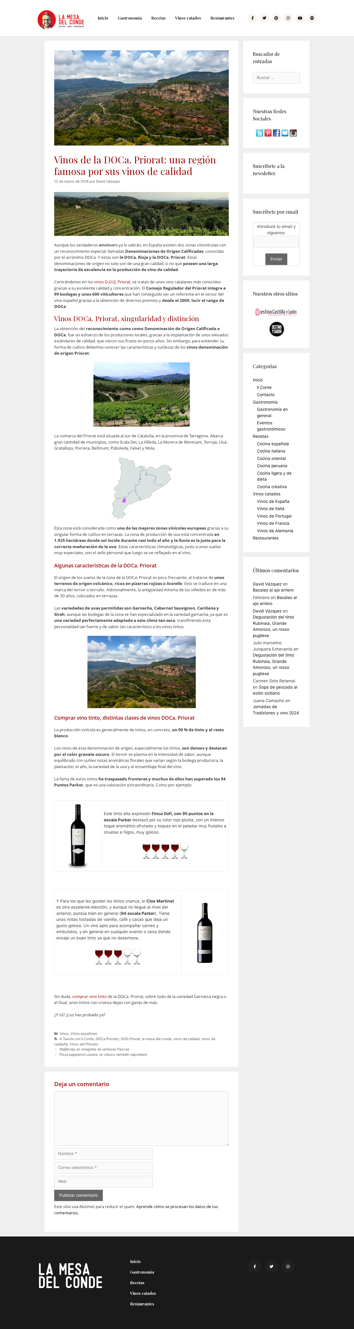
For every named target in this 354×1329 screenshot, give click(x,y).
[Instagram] (288, 18)
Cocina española (273, 443)
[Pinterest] (276, 18)
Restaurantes (222, 17)
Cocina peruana (272, 465)
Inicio (103, 17)
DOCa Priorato (107, 1039)
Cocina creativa (272, 486)
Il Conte (264, 387)
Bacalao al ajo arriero (273, 590)
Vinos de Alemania (275, 530)
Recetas (158, 17)
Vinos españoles (84, 1033)
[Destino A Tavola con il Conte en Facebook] (277, 135)
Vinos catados (188, 17)
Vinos (64, 1033)
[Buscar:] (276, 77)
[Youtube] (300, 18)
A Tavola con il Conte (76, 1039)
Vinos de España (273, 501)
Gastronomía (130, 17)
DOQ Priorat (130, 1039)
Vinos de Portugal (274, 516)
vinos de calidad (186, 1039)
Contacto (266, 394)
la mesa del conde (156, 1039)
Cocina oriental (271, 458)
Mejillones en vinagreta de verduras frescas (94, 1049)
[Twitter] (264, 18)
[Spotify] (311, 18)
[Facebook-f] (252, 18)
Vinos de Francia (273, 523)
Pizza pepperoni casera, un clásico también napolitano (103, 1054)
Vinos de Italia (270, 508)
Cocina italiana (271, 451)
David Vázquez (267, 584)
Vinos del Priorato (84, 1044)
